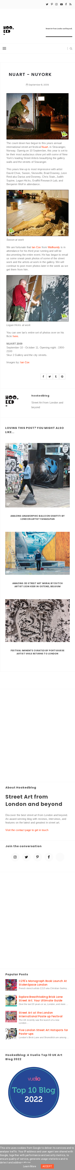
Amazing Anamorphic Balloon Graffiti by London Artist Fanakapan (37, 517)
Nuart (45, 146)
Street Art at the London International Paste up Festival (40, 1014)
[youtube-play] (61, 4)
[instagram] (56, 4)
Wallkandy (54, 247)
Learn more (29, 1166)
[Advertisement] (37, 735)
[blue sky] (60, 857)
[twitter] (47, 4)
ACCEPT (47, 1166)
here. (16, 336)
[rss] (70, 4)
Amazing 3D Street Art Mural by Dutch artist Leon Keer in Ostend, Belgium (37, 585)
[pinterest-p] (52, 4)
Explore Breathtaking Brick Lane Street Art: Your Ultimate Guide (41, 998)
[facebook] (66, 4)
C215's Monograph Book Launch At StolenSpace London (43, 982)
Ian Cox (36, 247)
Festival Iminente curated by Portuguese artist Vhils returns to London (37, 652)
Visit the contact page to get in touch (26, 830)
